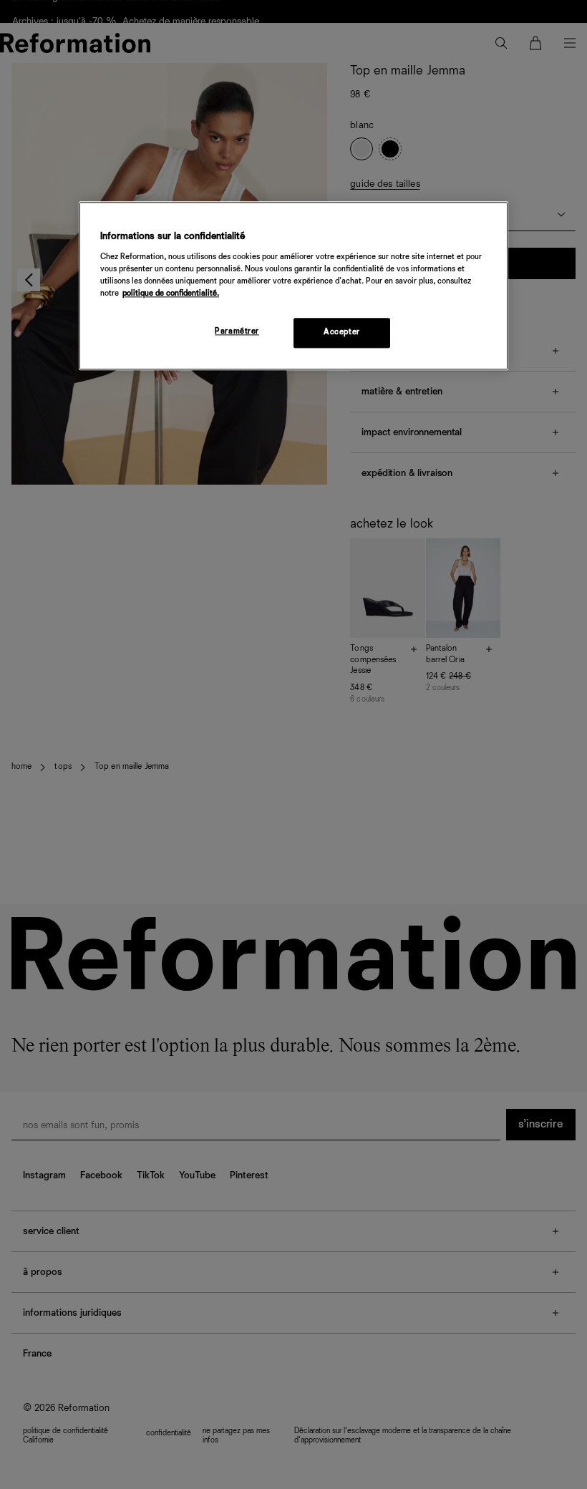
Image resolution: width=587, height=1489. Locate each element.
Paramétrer (237, 331)
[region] (293, 285)
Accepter (342, 332)
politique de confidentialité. (170, 293)
